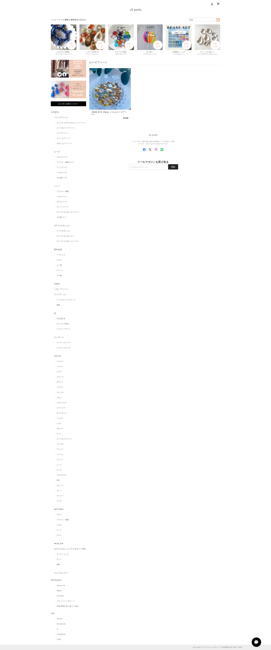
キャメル (60, 392)
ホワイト (60, 382)
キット (59, 559)
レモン (59, 423)
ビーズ (57, 151)
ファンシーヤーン (63, 329)
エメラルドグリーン (64, 439)
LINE (59, 639)
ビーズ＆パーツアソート (66, 128)
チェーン (60, 270)
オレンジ (60, 485)
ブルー (59, 397)
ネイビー (60, 496)
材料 (58, 564)
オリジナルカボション (65, 236)
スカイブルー (62, 403)
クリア (59, 372)
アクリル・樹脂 (63, 191)
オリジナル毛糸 (63, 324)
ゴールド (60, 361)
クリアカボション (63, 231)
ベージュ (60, 454)
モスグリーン (62, 413)
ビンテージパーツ (63, 342)
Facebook (61, 624)
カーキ (59, 501)
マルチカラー (62, 475)
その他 (59, 275)
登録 (173, 167)
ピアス (59, 260)
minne (59, 619)
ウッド (59, 530)
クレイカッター (61, 573)
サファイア (61, 408)
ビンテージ (59, 337)
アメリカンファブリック (66, 300)
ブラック (60, 377)
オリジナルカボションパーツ (68, 212)
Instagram (61, 634)
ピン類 (59, 265)
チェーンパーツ (63, 207)
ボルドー (60, 428)
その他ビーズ (62, 178)
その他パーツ (62, 217)
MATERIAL (59, 509)
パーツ (57, 186)
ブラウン (60, 387)
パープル (60, 444)
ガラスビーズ (62, 157)
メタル (59, 525)
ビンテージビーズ (63, 348)
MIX (58, 480)
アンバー (60, 449)
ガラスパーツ (62, 202)
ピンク (59, 470)
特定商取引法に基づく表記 (68, 606)
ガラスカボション (62, 225)
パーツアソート (61, 117)
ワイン (59, 434)
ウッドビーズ (62, 167)
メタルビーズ (62, 172)
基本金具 (58, 249)
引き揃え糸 (61, 318)
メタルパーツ (62, 196)
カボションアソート (64, 143)
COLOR (57, 356)
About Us (61, 585)
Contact (60, 596)
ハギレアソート (61, 289)
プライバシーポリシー (66, 601)
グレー (59, 490)
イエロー (60, 418)
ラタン (59, 535)
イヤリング (61, 255)
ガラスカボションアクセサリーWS (70, 549)
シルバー (60, 366)
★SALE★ (58, 543)
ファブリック (60, 294)
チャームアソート (63, 138)
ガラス (59, 514)
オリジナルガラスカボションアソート (71, 123)
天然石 (57, 283)
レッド (59, 465)
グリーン (60, 459)
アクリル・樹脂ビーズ (65, 162)
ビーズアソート (63, 133)
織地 (58, 305)
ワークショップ (63, 554)
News (59, 591)
